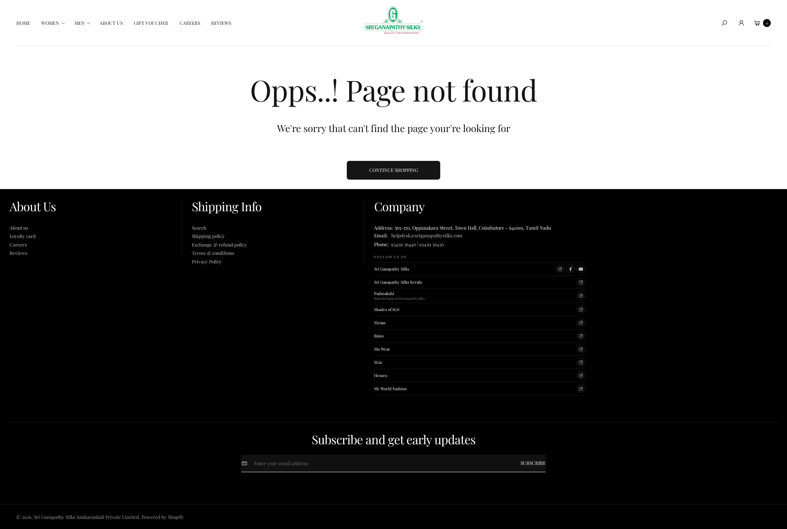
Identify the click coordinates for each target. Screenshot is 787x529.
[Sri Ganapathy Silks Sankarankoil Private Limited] (393, 21)
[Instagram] (560, 269)
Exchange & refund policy (219, 244)
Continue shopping (393, 170)
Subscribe (533, 463)
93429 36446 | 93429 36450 (417, 244)
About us (19, 227)
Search (199, 227)
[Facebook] (570, 269)
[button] (55, 23)
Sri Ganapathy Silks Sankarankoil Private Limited (86, 517)
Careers (18, 244)
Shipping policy (208, 236)
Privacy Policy (207, 261)
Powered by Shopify (162, 517)
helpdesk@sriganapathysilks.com (425, 235)
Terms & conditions (213, 253)
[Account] (741, 23)
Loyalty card (23, 236)
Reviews (18, 253)
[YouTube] (581, 269)
